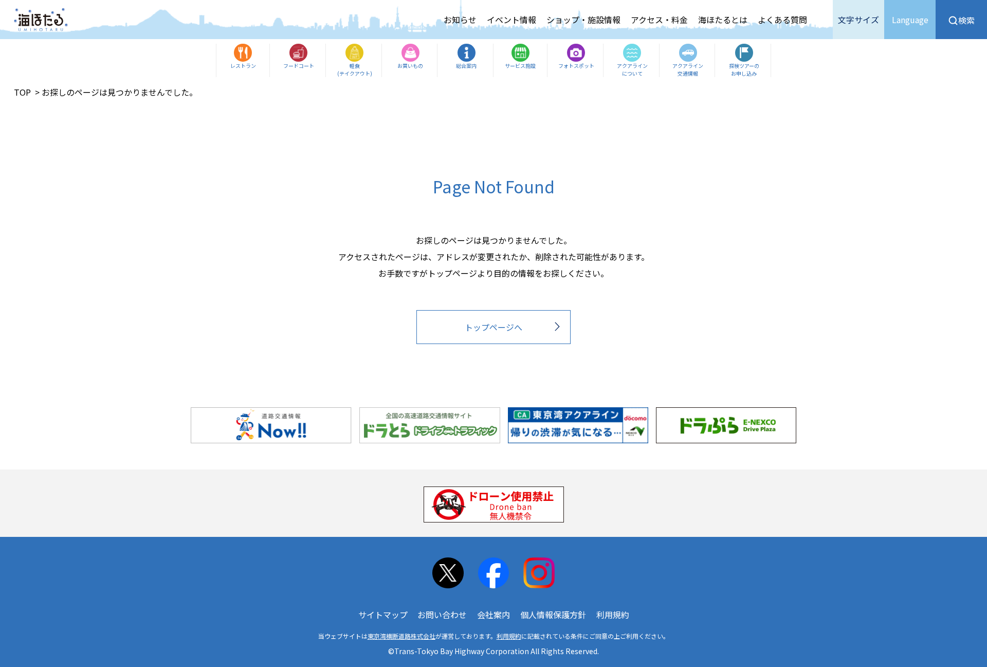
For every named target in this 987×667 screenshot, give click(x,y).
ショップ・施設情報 (583, 19)
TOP (22, 92)
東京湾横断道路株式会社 (401, 636)
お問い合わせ (442, 614)
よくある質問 (782, 19)
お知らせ (460, 19)
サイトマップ (383, 614)
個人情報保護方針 (553, 614)
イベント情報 (511, 19)
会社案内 (493, 614)
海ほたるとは (722, 19)
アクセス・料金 (659, 19)
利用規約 (612, 614)
